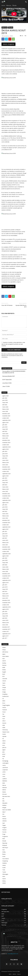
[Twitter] (6, 39)
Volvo (3, 876)
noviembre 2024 (6, 442)
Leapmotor (5, 769)
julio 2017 (4, 638)
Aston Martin (5, 656)
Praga (3, 834)
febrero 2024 (5, 462)
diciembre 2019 (6, 573)
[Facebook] (2, 39)
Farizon (4, 707)
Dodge (4, 692)
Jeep (3, 752)
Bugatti (4, 672)
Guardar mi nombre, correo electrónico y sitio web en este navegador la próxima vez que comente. (13, 344)
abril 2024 (4, 458)
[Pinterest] (9, 39)
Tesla (3, 869)
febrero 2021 (5, 542)
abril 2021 (4, 538)
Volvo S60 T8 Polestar (6, 305)
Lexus (3, 774)
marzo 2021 (5, 540)
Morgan (4, 807)
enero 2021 (5, 544)
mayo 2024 (5, 456)
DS (3, 698)
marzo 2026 (5, 407)
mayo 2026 (5, 402)
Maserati (4, 787)
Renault (4, 841)
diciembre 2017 (6, 627)
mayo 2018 (5, 616)
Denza (4, 689)
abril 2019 (4, 591)
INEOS (4, 741)
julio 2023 (4, 478)
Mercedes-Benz (6, 796)
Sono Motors (5, 858)
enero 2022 (5, 518)
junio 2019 (4, 587)
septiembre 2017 (6, 633)
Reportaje (4, 843)
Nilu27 (3, 812)
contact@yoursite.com (12, 953)
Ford (3, 718)
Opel (3, 823)
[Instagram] (17, 964)
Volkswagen (5, 874)
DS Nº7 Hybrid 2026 (7, 379)
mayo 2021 (5, 536)
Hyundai (4, 736)
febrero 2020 (5, 569)
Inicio (3, 5)
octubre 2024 (5, 444)
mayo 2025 (5, 429)
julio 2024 (4, 451)
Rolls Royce (5, 847)
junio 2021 (4, 533)
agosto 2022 (5, 502)
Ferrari (4, 712)
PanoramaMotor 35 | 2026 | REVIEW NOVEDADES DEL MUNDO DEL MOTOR (13, 372)
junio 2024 (4, 453)
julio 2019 (4, 584)
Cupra (3, 683)
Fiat (3, 714)
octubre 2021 (5, 524)
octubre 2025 (5, 418)
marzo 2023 (5, 487)
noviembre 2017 (6, 629)
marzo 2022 (5, 513)
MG (3, 798)
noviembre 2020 (6, 549)
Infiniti (3, 743)
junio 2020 (4, 560)
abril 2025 (4, 431)
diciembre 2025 (6, 413)
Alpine (3, 654)
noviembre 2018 (6, 602)
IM (3, 738)
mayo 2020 (5, 562)
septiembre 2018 (6, 607)
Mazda (4, 792)
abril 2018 (4, 618)
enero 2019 (5, 598)
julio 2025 (4, 424)
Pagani (4, 825)
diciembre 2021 (6, 520)
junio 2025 (4, 427)
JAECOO (4, 747)
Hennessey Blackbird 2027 (8, 376)
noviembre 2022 (6, 496)
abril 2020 (4, 564)
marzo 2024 (5, 460)
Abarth (4, 647)
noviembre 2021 (6, 522)
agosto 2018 (5, 609)
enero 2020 (5, 571)
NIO (3, 814)
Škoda (14, 5)
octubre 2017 (5, 631)
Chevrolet (4, 678)
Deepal (4, 687)
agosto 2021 (5, 529)
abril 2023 (4, 484)
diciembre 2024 (6, 440)
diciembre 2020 (6, 547)
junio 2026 (4, 400)
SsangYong (5, 861)
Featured (4, 709)
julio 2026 (4, 398)
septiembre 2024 (6, 447)
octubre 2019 (5, 578)
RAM (3, 838)
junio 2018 (4, 613)
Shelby (4, 852)
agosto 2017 (5, 636)
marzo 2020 (5, 567)
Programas (5, 836)
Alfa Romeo (5, 652)
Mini (3, 801)
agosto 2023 (5, 476)
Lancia (4, 765)
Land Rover (5, 767)
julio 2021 (4, 531)
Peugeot (4, 827)
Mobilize (4, 805)
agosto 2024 (5, 449)
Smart (3, 856)
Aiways (4, 649)
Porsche (4, 832)
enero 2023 (5, 491)
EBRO (3, 701)
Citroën (4, 681)
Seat (3, 849)
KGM (3, 756)
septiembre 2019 (6, 580)
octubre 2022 (5, 498)
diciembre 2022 (6, 493)
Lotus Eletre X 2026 (6, 383)
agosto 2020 (5, 556)
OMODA (4, 821)
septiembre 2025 (6, 420)
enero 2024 (5, 464)
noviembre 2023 (6, 469)
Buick (3, 674)
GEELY (4, 721)
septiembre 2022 (6, 500)
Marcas (8, 5)
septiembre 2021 (6, 527)
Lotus (3, 776)
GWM (3, 727)
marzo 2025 (5, 433)
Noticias (4, 818)
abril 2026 (4, 404)
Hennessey (5, 729)
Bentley (4, 663)
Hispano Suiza (5, 732)
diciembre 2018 (6, 600)
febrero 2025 (5, 436)
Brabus (4, 669)
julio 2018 (4, 611)
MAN (3, 783)
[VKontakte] (21, 964)
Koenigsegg (5, 761)
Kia (3, 758)
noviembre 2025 (6, 416)
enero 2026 (5, 411)
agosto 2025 (5, 422)
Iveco (3, 745)
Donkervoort (5, 696)
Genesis (4, 723)
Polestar (4, 829)
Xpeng (3, 881)
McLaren (4, 794)
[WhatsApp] (13, 39)
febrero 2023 (5, 489)
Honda (4, 734)
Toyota (4, 872)
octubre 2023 (5, 471)
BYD (3, 676)
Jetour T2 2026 (6, 386)
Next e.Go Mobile (6, 809)
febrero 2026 (5, 409)
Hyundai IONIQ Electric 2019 (21, 306)
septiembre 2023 (6, 473)
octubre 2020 (5, 551)
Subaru (4, 865)
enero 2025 (5, 438)
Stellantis (4, 863)
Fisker (3, 716)
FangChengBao (6, 705)
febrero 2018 (5, 622)
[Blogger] (6, 964)
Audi (3, 658)
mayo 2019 (5, 589)
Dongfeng (4, 694)
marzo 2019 (5, 593)
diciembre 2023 (6, 467)
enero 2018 (5, 624)
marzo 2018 (5, 620)
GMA (3, 725)
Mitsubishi (4, 803)
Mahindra (4, 781)
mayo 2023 (5, 482)
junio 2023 (4, 480)
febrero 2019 (5, 596)
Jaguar (3, 749)
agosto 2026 (5, 396)
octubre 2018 (5, 604)
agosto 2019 (5, 582)
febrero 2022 (5, 516)
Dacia (3, 685)
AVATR (4, 661)
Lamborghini (5, 763)
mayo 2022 (5, 509)
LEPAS (4, 772)
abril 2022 (4, 511)
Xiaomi (4, 878)
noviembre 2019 (6, 576)
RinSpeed (4, 845)
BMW (3, 667)
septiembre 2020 (6, 553)
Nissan (4, 816)
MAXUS (4, 789)
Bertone (4, 665)
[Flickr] (14, 964)
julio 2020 (4, 558)
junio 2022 (4, 507)
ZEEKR (4, 883)
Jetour (3, 754)
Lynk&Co (4, 778)
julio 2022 (4, 504)
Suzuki (3, 867)
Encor (3, 703)
